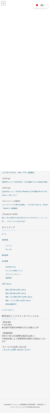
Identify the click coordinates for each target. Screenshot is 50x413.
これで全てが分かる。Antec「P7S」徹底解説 (18, 172)
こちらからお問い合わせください (16, 350)
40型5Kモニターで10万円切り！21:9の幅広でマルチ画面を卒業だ (25, 182)
